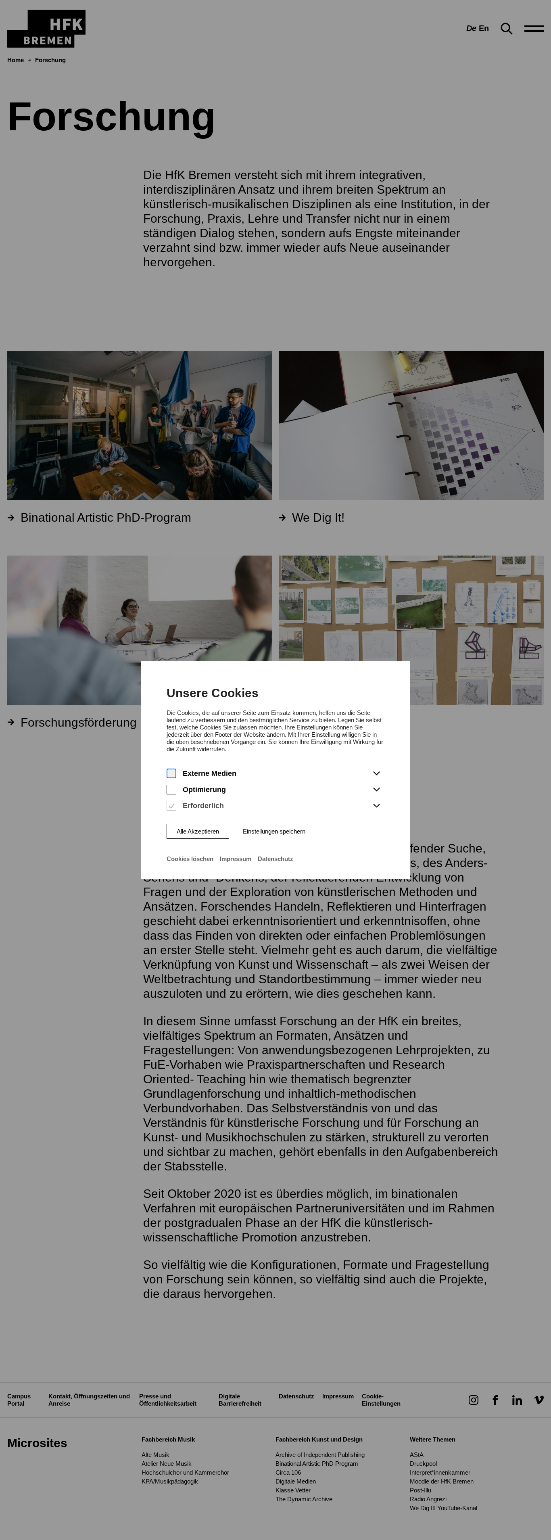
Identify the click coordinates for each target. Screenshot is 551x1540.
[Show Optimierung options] (376, 790)
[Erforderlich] (171, 806)
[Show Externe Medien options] (376, 774)
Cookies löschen (190, 858)
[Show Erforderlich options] (376, 806)
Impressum (235, 858)
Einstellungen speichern (274, 831)
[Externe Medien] (171, 774)
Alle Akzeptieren (198, 831)
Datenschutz (275, 858)
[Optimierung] (171, 790)
